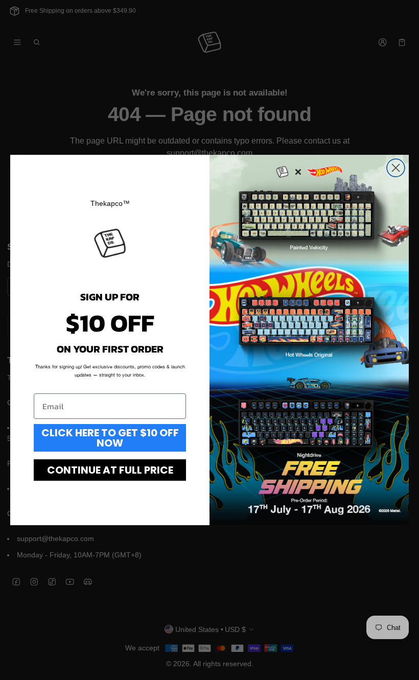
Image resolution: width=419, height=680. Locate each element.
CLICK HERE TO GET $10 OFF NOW (110, 438)
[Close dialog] (396, 168)
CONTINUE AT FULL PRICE (110, 470)
